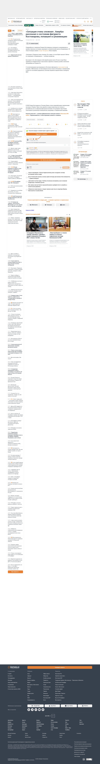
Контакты (10, 676)
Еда (28, 695)
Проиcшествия (47, 682)
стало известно (62, 67)
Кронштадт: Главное (60, 693)
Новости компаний (33, 214)
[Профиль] (91, 21)
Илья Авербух (40, 119)
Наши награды (77, 756)
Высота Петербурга (59, 697)
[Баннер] (29, 25)
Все (10, 30)
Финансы (45, 693)
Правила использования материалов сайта (82, 746)
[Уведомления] (88, 21)
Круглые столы (59, 695)
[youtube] (39, 709)
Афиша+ (29, 676)
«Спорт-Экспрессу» (44, 50)
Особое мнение (47, 678)
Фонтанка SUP (11, 18)
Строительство (47, 686)
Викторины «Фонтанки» (33, 684)
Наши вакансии (11, 686)
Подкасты (45, 680)
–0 (68, 145)
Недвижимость (31, 700)
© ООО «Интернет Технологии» (42, 758)
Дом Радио (58, 691)
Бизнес (29, 678)
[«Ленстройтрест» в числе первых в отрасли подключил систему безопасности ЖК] (59, 224)
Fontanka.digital (59, 689)
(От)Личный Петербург (60, 682)
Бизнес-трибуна (31, 680)
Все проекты (58, 700)
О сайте (9, 673)
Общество (45, 676)
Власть (29, 686)
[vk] (35, 709)
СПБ (13, 30)
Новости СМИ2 (30, 210)
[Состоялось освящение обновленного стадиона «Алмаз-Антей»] (81, 37)
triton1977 (31, 147)
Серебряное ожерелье (39, 18)
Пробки (50, 21)
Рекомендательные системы (79, 750)
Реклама (10, 680)
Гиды (28, 689)
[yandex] (43, 709)
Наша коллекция (59, 684)
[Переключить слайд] (92, 37)
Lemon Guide (61, 18)
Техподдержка (11, 678)
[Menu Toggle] (8, 21)
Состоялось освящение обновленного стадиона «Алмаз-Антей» (80, 45)
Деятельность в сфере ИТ (79, 752)
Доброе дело (30, 693)
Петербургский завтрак (82, 18)
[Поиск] (84, 21)
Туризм (45, 691)
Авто (28, 673)
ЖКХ (28, 697)
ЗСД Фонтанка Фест (70, 18)
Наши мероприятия (12, 682)
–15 (69, 156)
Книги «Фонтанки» (59, 686)
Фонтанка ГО (29, 18)
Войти (30, 168)
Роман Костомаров (31, 119)
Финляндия (46, 695)
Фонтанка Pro (58, 673)
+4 (64, 156)
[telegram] (32, 709)
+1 (64, 145)
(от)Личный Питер (20, 18)
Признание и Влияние (51, 18)
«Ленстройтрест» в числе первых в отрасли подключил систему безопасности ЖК (58, 235)
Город (28, 691)
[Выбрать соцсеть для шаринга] (69, 43)
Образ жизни (46, 673)
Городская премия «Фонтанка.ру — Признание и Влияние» (69, 680)
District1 (30, 139)
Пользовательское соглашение (80, 742)
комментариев (33, 43)
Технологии (46, 689)
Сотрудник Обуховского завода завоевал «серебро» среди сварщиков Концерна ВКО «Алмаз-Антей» (36, 235)
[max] (28, 709)
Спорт (44, 684)
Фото (44, 700)
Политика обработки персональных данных (82, 744)
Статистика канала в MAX (14, 689)
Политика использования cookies (80, 748)
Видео (28, 682)
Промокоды (83, 151)
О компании (11, 684)
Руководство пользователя (79, 754)
